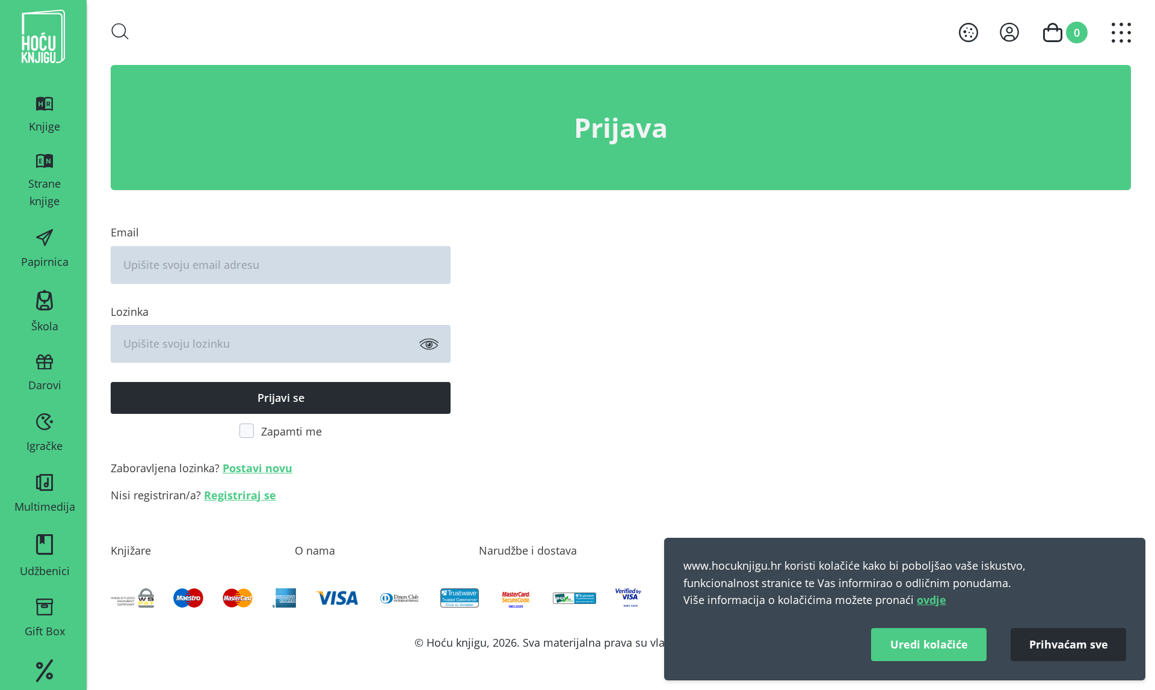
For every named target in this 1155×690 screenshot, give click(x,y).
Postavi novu (257, 468)
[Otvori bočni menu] (1121, 33)
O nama (315, 550)
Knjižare (131, 550)
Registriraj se (240, 495)
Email (125, 232)
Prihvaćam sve (1068, 644)
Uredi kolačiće (929, 644)
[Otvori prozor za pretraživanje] (120, 31)
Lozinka (130, 311)
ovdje (931, 600)
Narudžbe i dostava (528, 550)
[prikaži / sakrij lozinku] (429, 344)
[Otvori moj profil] (1009, 32)
